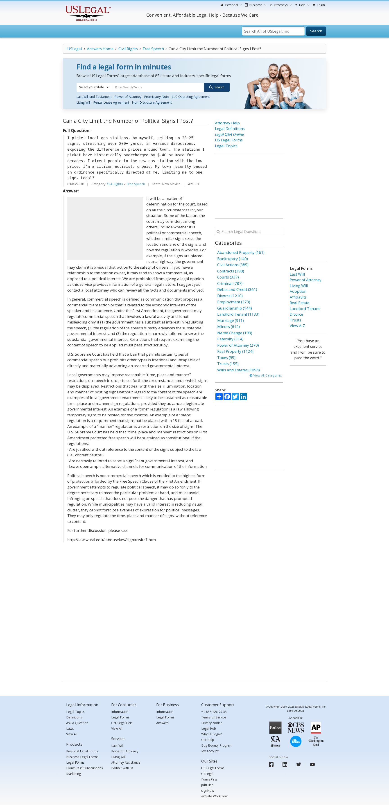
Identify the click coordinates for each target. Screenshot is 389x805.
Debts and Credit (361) (237, 289)
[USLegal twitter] (298, 764)
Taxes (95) (226, 357)
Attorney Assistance (125, 762)
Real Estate (299, 302)
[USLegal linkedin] (285, 764)
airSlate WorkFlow (214, 796)
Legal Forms (75, 762)
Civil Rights (128, 48)
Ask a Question (77, 723)
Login (320, 5)
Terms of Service (213, 717)
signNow (207, 790)
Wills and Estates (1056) (238, 369)
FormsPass (209, 779)
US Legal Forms (229, 140)
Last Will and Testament (94, 96)
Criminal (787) (229, 283)
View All (71, 734)
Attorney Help (227, 122)
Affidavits (298, 297)
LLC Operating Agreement (191, 96)
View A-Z (297, 325)
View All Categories (267, 375)
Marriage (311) (230, 320)
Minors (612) (228, 326)
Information (120, 711)
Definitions (74, 717)
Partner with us (122, 768)
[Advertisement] (105, 228)
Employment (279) (233, 301)
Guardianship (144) (234, 308)
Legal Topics (226, 145)
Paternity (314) (230, 338)
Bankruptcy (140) (232, 258)
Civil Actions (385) (233, 264)
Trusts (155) (228, 363)
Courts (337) (228, 277)
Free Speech (153, 48)
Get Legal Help (122, 723)
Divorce (296, 314)
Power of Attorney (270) (238, 345)
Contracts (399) (230, 271)
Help (301, 5)
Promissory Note (156, 96)
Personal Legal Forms (82, 751)
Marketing (73, 774)
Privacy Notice (211, 723)
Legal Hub (208, 728)
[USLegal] (87, 6)
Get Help (207, 740)
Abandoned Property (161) (241, 252)
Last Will (297, 274)
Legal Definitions (230, 128)
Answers (162, 723)
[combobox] (94, 87)
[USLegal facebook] (271, 764)
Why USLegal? (211, 734)
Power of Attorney (127, 96)
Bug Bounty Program (216, 745)
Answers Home (100, 48)
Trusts (295, 320)
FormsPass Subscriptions (84, 768)
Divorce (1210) (230, 295)
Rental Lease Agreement (111, 102)
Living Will (83, 102)
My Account (210, 751)
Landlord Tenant (305, 308)
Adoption (298, 291)
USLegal (74, 48)
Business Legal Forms (82, 757)
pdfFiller (207, 785)
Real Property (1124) (235, 351)
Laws (70, 728)
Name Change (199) (234, 332)
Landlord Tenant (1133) (238, 314)
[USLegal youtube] (312, 764)
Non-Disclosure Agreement (152, 102)
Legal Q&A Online (229, 134)
